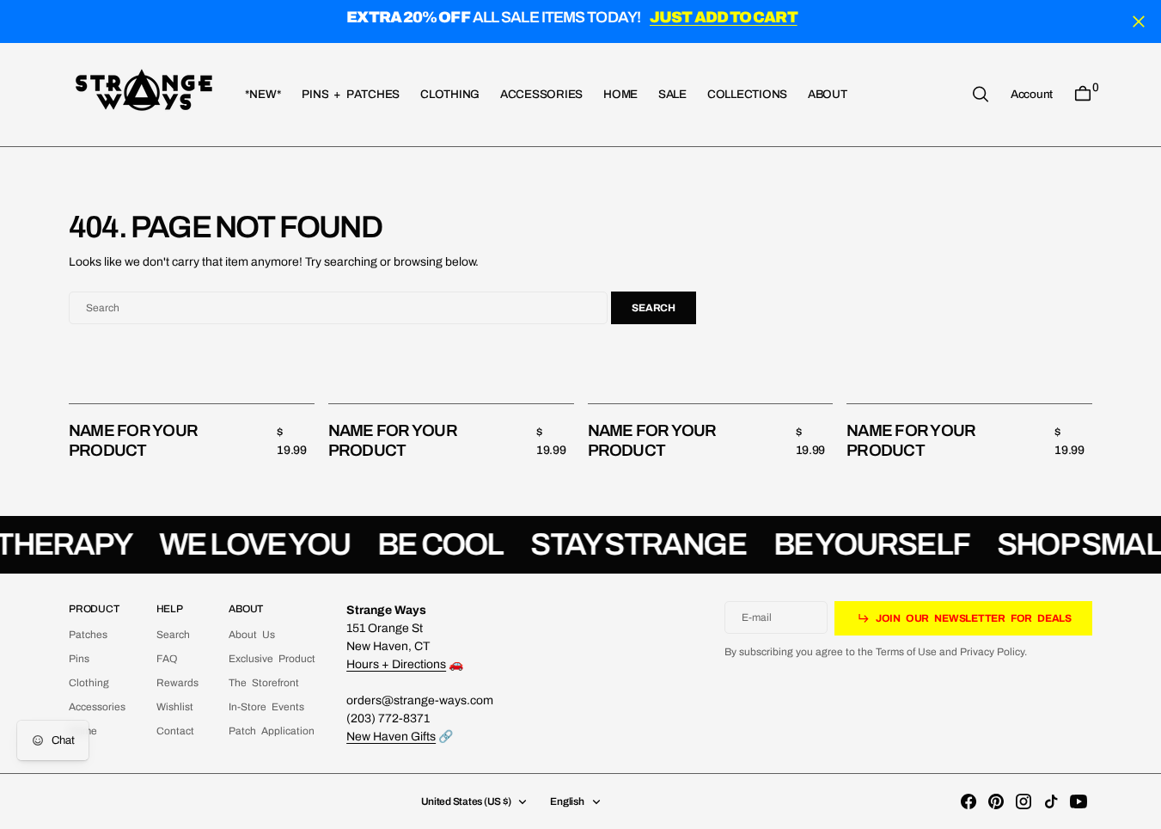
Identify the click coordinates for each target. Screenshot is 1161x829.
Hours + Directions (396, 664)
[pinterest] (996, 801)
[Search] (980, 94)
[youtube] (1078, 801)
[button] (1032, 93)
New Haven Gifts (391, 736)
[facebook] (968, 801)
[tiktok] (1051, 801)
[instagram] (1023, 801)
